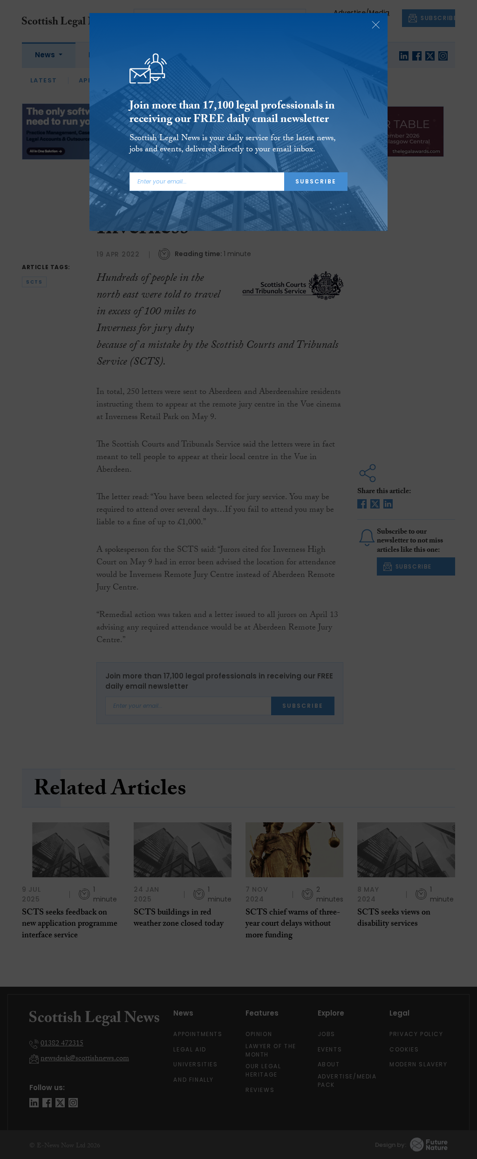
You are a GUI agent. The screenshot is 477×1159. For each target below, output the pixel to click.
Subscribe (315, 181)
